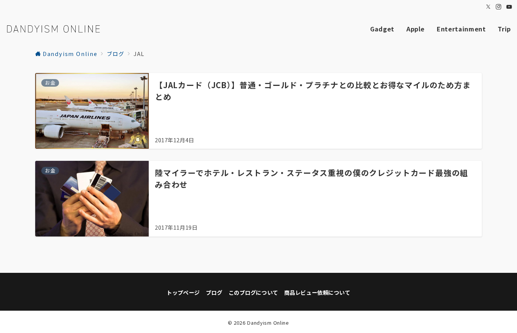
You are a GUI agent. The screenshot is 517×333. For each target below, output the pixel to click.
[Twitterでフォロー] (489, 7)
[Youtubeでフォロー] (509, 7)
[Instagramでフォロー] (499, 7)
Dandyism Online (268, 322)
